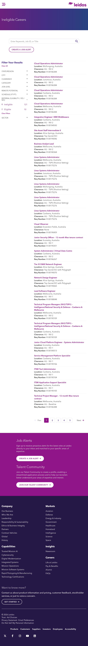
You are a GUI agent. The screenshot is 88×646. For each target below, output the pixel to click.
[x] (5, 635)
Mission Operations (10, 565)
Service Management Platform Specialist (52, 355)
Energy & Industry (53, 518)
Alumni (49, 569)
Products (14, 628)
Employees (58, 628)
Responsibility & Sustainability (15, 521)
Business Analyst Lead (44, 143)
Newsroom (50, 551)
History (5, 540)
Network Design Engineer (45, 277)
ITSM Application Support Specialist (50, 382)
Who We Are (7, 514)
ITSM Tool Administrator (45, 368)
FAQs (48, 573)
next (79, 420)
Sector (5, 118)
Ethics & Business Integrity (13, 525)
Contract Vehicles (9, 532)
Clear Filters (6, 113)
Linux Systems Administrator (46, 157)
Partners (5, 529)
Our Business (7, 510)
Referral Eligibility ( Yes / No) (13, 99)
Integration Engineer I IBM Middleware (51, 116)
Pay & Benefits (52, 566)
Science (49, 536)
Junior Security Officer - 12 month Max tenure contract (58, 237)
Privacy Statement (9, 620)
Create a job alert (21, 49)
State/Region (8, 71)
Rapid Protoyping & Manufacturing (17, 573)
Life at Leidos (51, 562)
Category (6, 83)
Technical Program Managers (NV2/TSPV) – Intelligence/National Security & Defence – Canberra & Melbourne (58, 307)
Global (5, 536)
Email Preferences (26, 620)
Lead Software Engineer (44, 290)
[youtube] (27, 635)
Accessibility (70, 628)
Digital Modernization (11, 558)
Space (48, 540)
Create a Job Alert (29, 458)
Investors (47, 628)
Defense (49, 514)
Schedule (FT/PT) (9, 94)
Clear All (5, 66)
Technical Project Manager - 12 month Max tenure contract (56, 397)
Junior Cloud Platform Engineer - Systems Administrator (59, 342)
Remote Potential (10, 90)
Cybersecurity (8, 554)
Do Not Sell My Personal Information (18, 622)
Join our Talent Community (33, 485)
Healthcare (50, 525)
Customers (25, 628)
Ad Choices (12, 617)
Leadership (6, 518)
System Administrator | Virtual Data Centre (53, 250)
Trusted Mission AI (10, 551)
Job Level (6, 87)
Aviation (49, 510)
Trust (4, 617)
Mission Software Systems (13, 569)
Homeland (50, 529)
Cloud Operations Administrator (48, 63)
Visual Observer (41, 224)
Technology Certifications (13, 576)
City (3, 75)
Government (51, 521)
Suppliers (36, 628)
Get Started (10, 601)
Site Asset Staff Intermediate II (47, 130)
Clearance (7, 79)
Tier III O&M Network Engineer (48, 264)
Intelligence (51, 532)
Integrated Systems (10, 562)
